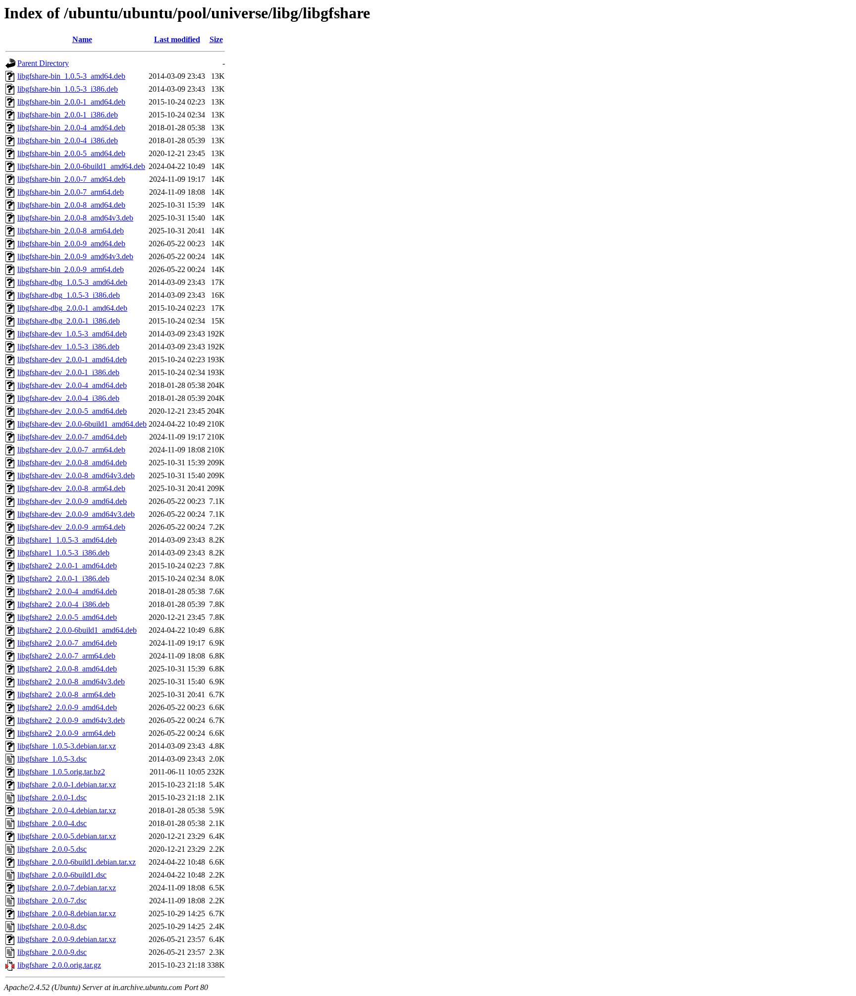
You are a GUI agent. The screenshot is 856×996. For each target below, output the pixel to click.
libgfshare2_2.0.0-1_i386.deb (63, 578)
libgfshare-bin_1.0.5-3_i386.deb (67, 89)
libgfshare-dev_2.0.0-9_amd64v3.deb (76, 514)
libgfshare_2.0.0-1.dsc (52, 797)
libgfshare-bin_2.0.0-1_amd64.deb (71, 102)
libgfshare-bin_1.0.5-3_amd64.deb (71, 76)
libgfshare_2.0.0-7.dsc (52, 900)
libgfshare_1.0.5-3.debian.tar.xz (66, 746)
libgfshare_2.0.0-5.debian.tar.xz (66, 836)
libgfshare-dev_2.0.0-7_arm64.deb (71, 449)
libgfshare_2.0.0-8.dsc (52, 926)
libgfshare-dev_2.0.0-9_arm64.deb (71, 527)
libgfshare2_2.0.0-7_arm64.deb (66, 656)
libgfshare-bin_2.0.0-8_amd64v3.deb (75, 218)
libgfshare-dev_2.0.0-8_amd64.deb (72, 462)
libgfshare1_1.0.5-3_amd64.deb (67, 540)
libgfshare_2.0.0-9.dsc (52, 952)
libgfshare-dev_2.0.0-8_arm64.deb (71, 488)
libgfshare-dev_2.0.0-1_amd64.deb (72, 359)
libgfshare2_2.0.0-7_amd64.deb (67, 643)
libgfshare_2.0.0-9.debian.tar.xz (66, 939)
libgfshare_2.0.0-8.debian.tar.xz (66, 913)
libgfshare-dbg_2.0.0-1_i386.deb (68, 321)
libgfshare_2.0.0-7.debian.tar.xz (66, 888)
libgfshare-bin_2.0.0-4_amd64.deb (71, 127)
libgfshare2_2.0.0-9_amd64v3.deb (71, 720)
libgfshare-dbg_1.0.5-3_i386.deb (68, 295)
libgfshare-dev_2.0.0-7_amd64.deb (72, 437)
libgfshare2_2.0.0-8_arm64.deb (66, 694)
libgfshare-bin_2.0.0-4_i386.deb (67, 140)
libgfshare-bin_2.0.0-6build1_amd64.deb (81, 166)
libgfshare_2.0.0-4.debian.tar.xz (66, 810)
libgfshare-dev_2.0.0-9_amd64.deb (72, 501)
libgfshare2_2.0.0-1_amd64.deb (67, 565)
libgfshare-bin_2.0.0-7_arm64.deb (70, 192)
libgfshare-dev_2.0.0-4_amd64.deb (72, 385)
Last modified (177, 39)
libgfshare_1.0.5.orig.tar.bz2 (61, 772)
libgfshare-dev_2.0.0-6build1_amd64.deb (82, 424)
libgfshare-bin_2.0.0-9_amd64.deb (71, 243)
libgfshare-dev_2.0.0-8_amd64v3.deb (76, 475)
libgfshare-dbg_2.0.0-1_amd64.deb (72, 308)
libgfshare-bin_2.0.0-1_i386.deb (67, 115)
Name (82, 39)
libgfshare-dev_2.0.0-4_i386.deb (68, 398)
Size (216, 39)
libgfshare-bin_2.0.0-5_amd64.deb (71, 153)
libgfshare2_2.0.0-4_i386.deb (63, 604)
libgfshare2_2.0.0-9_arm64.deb (66, 733)
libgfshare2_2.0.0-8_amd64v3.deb (71, 681)
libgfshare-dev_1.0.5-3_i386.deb (68, 346)
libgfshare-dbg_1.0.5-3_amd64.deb (72, 282)
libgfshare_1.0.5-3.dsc (52, 759)
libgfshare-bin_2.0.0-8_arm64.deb (70, 230)
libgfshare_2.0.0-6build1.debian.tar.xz (76, 862)
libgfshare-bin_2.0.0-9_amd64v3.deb (75, 256)
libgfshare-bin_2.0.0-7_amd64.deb (71, 179)
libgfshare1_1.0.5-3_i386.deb (63, 553)
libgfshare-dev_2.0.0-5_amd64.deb (72, 411)
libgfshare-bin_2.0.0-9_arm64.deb (70, 269)
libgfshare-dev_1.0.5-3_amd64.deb (72, 334)
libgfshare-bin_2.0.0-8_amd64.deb (71, 205)
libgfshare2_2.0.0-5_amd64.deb (67, 617)
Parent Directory (43, 63)
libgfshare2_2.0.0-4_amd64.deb (67, 591)
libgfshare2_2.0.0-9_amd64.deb (67, 707)
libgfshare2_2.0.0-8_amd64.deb (67, 668)
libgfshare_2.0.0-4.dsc (52, 823)
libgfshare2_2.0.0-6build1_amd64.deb (77, 630)
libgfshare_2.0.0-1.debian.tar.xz (66, 784)
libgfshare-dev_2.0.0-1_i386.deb (68, 372)
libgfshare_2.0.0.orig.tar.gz (59, 965)
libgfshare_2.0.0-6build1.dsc (62, 875)
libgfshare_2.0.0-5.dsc (52, 849)
